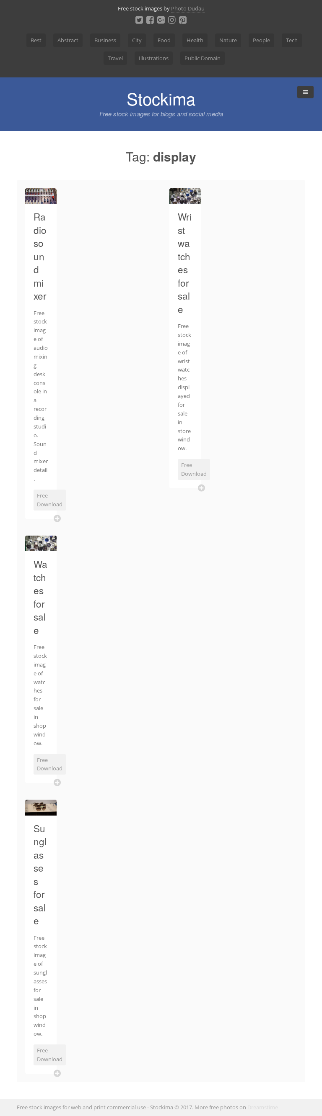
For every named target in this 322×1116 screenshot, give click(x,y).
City (137, 40)
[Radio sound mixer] (41, 199)
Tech (292, 40)
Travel (115, 58)
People (261, 40)
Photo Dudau (188, 8)
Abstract (67, 40)
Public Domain (202, 58)
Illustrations (154, 58)
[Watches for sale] (41, 546)
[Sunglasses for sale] (41, 810)
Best (36, 40)
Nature (228, 40)
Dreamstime (262, 1107)
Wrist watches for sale (185, 263)
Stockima (161, 98)
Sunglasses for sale (40, 874)
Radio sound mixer (40, 256)
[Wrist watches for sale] (185, 199)
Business (105, 40)
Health (195, 40)
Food (164, 40)
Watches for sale (40, 596)
